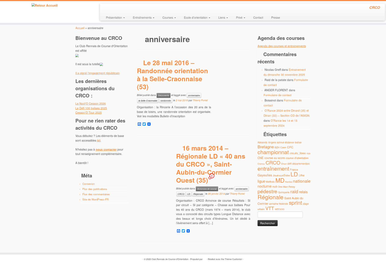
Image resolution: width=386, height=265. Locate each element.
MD (279, 180)
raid (294, 191)
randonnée (165, 100)
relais (303, 191)
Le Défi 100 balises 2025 (91, 108)
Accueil (79, 28)
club (308, 153)
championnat (273, 152)
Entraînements (142, 17)
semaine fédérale (278, 203)
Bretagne (266, 147)
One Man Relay (286, 186)
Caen (283, 147)
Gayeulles (265, 175)
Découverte (163, 95)
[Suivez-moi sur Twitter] (111, 8)
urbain (261, 209)
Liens (222, 17)
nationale (302, 181)
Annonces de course (207, 188)
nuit (274, 186)
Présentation (114, 17)
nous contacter (106, 149)
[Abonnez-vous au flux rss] (105, 8)
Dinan (284, 163)
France (294, 169)
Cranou (261, 163)
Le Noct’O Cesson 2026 (90, 103)
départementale (301, 163)
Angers (272, 142)
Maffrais (270, 181)
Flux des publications (94, 189)
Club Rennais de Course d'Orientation (170, 259)
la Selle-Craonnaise (148, 100)
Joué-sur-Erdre (281, 175)
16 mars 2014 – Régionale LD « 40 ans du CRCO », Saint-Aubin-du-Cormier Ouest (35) (210, 164)
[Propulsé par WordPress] (204, 258)
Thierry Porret (200, 100)
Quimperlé (284, 192)
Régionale (198, 193)
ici (98, 140)
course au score (274, 158)
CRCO (181, 193)
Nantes (288, 181)
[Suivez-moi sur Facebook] (116, 8)
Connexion (88, 184)
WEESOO (279, 209)
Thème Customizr (233, 259)
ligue (261, 181)
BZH (277, 147)
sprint (295, 202)
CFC (290, 147)
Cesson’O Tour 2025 (88, 112)
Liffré (301, 175)
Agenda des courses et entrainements (282, 46)
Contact (258, 17)
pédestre (267, 191)
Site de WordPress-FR (95, 199)
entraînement (273, 168)
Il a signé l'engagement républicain (97, 73)
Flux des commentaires (96, 194)
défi (289, 163)
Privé (239, 17)
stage (306, 203)
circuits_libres (298, 153)
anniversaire (194, 95)
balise (298, 142)
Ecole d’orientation (196, 17)
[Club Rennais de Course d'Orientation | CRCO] (44, 5)
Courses (168, 17)
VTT (269, 208)
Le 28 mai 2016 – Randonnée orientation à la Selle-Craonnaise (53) (172, 74)
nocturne (265, 186)
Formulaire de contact (278, 95)
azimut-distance (285, 142)
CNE (261, 158)
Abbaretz (262, 142)
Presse (275, 17)
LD (188, 193)
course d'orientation (297, 158)
